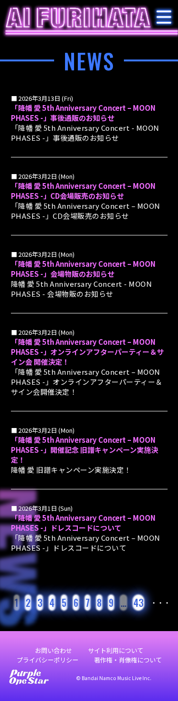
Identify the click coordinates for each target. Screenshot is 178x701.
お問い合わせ (53, 650)
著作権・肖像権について (128, 659)
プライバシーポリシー (47, 659)
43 (138, 602)
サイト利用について (115, 650)
